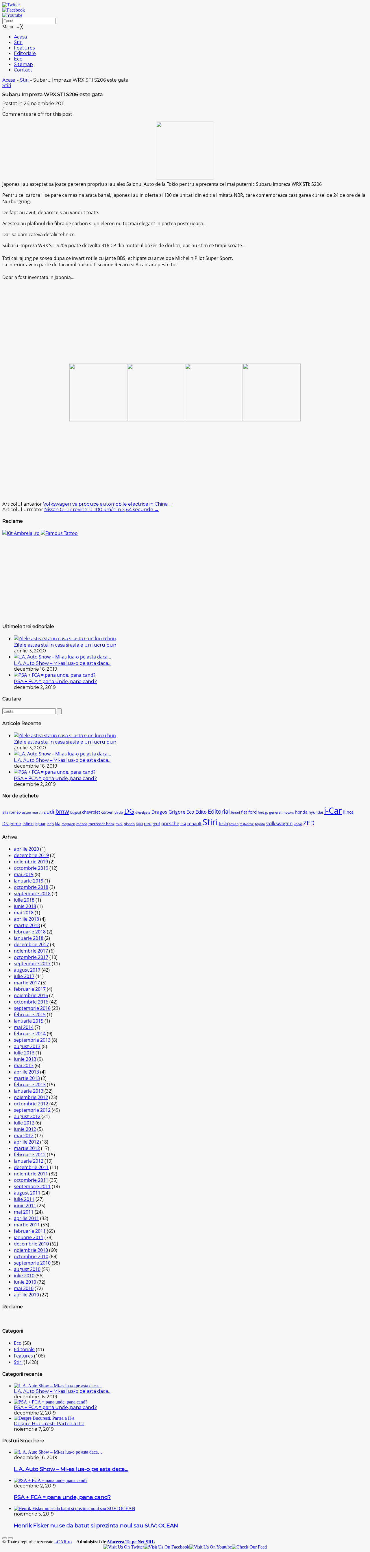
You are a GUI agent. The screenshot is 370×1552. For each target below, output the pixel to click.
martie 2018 (27, 925)
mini (119, 824)
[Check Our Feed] (249, 1546)
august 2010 (27, 1269)
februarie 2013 (30, 1084)
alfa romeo (11, 812)
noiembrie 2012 (31, 1097)
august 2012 (27, 1116)
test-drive (247, 824)
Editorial (219, 811)
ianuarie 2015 (28, 1021)
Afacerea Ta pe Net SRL (131, 1541)
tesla (223, 823)
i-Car (333, 810)
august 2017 (27, 970)
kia (57, 823)
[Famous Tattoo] (59, 533)
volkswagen (279, 823)
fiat (244, 812)
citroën (107, 812)
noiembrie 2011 (31, 1174)
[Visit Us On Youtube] (210, 1546)
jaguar (40, 823)
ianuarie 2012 (28, 1161)
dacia (118, 812)
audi (49, 811)
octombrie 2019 (31, 868)
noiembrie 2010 (31, 1250)
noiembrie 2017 (31, 951)
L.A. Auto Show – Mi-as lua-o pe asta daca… (62, 663)
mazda (81, 824)
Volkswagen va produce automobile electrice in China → (108, 504)
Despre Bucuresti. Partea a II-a (49, 1423)
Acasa (8, 80)
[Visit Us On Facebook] (166, 1546)
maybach (68, 824)
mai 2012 (24, 1135)
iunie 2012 (25, 1129)
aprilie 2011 (26, 1218)
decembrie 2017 (31, 944)
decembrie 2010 (31, 1244)
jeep (50, 823)
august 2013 (27, 1046)
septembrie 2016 (32, 1008)
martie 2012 (27, 1148)
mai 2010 (24, 1288)
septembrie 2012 (32, 1110)
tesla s (233, 824)
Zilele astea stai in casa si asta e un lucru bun (65, 645)
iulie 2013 (24, 1053)
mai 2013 (24, 1065)
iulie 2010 (24, 1275)
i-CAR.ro (63, 1541)
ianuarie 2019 (28, 881)
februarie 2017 (30, 989)
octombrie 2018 (31, 887)
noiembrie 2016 (31, 995)
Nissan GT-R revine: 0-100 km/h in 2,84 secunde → (101, 509)
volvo (298, 824)
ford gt (263, 812)
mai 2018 (24, 912)
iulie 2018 (24, 900)
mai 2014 (24, 1027)
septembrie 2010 (32, 1263)
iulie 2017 (24, 976)
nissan (129, 823)
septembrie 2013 (32, 1040)
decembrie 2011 (31, 1167)
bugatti (75, 812)
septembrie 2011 (32, 1186)
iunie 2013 (25, 1059)
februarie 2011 (30, 1231)
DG (129, 811)
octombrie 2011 (31, 1180)
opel (139, 824)
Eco (190, 812)
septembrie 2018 (32, 893)
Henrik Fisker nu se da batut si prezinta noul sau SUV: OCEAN (96, 1525)
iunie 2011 (25, 1205)
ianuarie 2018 (28, 938)
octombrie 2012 (31, 1103)
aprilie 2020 (26, 849)
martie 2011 (27, 1224)
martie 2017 (27, 982)
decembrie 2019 (31, 855)
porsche (170, 823)
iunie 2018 (25, 906)
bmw (62, 811)
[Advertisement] (185, 321)
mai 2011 (24, 1212)
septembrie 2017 (32, 963)
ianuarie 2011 (28, 1237)
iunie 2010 (25, 1282)
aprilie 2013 (26, 1072)
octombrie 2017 (31, 957)
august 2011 (27, 1193)
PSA (183, 824)
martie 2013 (27, 1078)
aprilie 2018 (26, 919)
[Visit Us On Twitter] (123, 1546)
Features (23, 1356)
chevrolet (91, 812)
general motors (281, 812)
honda (301, 812)
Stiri (24, 80)
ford (252, 812)
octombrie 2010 (31, 1256)
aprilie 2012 (26, 1142)
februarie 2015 (30, 1014)
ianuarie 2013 (28, 1091)
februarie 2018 (30, 932)
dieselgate (142, 812)
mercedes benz (101, 823)
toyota (260, 824)
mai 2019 (24, 874)
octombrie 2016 (31, 1002)
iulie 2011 (24, 1199)
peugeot (152, 823)
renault (194, 823)
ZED (308, 823)
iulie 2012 (24, 1123)
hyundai (316, 812)
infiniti (28, 823)
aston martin (32, 812)
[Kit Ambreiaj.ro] (21, 533)
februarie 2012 (30, 1154)
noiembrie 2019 (31, 861)
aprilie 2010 (26, 1295)
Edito (201, 811)
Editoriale (24, 1349)
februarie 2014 (30, 1033)
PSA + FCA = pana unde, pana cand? (55, 681)
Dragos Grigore (168, 812)
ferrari (235, 812)
